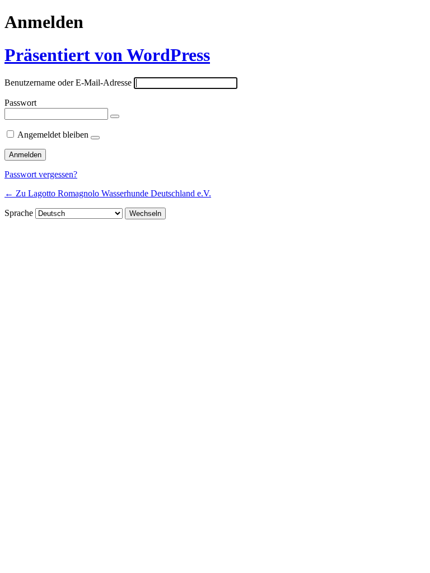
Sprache (18, 213)
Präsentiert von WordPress (107, 55)
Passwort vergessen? (40, 174)
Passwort (20, 102)
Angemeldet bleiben (52, 134)
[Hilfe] (95, 137)
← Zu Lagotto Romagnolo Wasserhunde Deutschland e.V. (107, 193)
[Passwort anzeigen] (114, 116)
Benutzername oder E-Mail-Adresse (68, 82)
